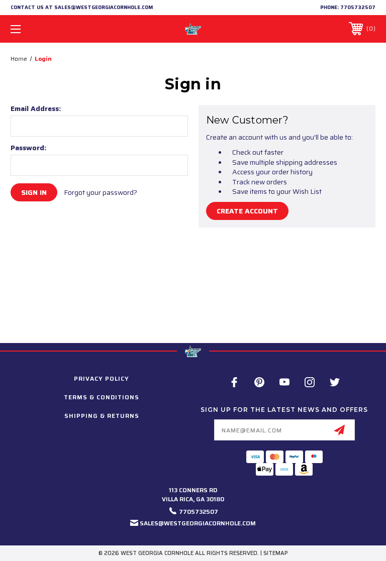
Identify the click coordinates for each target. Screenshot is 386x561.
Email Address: (36, 108)
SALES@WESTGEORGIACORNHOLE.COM (198, 523)
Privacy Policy (101, 378)
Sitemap (275, 553)
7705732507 (357, 7)
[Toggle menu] (47, 29)
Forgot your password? (100, 193)
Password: (28, 147)
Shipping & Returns (101, 415)
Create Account (247, 210)
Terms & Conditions (101, 397)
